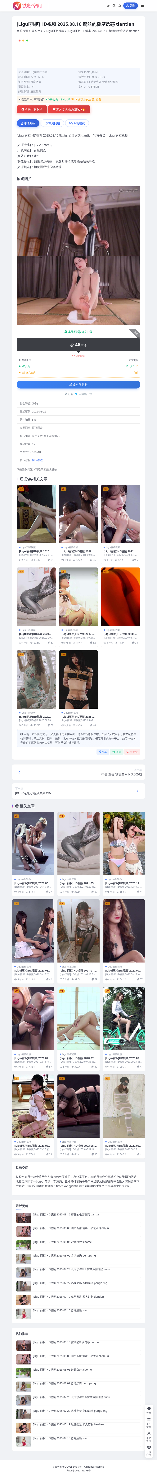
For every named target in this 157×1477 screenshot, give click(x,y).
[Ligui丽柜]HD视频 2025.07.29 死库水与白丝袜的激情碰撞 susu (71, 1269)
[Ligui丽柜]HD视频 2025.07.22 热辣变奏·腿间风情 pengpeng (70, 1283)
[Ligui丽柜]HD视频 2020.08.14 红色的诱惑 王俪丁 (120, 635)
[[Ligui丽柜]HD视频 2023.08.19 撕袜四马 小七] (78, 1106)
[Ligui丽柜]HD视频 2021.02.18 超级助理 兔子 (32, 1059)
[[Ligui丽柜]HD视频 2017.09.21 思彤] (78, 596)
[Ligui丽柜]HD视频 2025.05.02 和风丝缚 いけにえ (77, 718)
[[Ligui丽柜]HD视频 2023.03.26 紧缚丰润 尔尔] (33, 1106)
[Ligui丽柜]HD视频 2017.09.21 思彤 (77, 635)
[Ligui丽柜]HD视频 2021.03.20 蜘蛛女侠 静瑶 (35, 635)
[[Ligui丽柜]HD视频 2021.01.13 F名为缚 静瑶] (78, 931)
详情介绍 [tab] (29, 123)
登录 (132, 5)
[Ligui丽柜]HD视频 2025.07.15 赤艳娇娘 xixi (60, 1310)
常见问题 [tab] (54, 123)
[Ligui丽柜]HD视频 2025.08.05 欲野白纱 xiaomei (62, 1242)
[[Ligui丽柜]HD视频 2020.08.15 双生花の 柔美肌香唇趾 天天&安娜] (33, 931)
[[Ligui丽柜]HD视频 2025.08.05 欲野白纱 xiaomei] (23, 1245)
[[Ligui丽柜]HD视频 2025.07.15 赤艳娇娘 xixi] (23, 1314)
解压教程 (35, 91)
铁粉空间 (37, 31)
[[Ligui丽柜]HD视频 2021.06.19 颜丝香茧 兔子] (33, 843)
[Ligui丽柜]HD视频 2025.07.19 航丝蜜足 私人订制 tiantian (68, 1296)
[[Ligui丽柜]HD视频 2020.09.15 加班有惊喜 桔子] (124, 931)
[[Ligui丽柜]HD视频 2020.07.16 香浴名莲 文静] (78, 1018)
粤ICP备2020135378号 (79, 1470)
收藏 (118, 752)
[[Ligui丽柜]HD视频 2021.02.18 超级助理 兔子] (33, 1018)
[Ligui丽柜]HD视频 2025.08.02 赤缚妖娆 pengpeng (64, 1255)
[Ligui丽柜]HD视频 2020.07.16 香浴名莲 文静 (78, 1059)
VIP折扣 (80, 356)
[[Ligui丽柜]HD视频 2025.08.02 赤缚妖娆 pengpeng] (23, 1259)
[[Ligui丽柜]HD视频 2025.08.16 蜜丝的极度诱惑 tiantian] (23, 1218)
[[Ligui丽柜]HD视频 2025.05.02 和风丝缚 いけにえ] (78, 679)
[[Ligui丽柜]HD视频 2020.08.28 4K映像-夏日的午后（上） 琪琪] (36, 679)
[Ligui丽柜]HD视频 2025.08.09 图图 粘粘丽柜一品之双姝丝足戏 (71, 1228)
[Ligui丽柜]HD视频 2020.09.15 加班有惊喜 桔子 (123, 972)
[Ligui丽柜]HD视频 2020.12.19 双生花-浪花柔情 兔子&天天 (123, 884)
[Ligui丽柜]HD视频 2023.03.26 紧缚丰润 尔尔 (32, 1147)
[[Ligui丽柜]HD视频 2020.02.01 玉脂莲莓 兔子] (36, 514)
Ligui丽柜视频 (55, 31)
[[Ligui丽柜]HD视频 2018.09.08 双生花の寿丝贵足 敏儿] (78, 514)
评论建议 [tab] (79, 123)
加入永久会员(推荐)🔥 (70, 109)
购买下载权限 (33, 109)
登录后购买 (80, 384)
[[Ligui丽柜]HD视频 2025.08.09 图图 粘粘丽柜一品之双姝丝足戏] (23, 1231)
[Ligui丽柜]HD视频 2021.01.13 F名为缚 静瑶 (78, 972)
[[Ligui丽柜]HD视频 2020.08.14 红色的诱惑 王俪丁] (120, 596)
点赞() (134, 752)
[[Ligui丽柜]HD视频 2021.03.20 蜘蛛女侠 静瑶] (36, 596)
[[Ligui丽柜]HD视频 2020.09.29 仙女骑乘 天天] (124, 1018)
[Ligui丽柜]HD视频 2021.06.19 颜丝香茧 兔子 (32, 884)
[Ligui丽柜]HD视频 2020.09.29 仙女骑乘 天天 (123, 1059)
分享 (104, 752)
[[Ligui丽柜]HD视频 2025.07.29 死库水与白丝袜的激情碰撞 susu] (23, 1272)
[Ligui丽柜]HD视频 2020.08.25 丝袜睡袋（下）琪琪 (123, 1147)
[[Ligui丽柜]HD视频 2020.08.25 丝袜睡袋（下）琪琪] (124, 1106)
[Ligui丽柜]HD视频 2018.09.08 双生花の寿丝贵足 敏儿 (78, 553)
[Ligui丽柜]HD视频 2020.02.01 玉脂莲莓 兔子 (35, 553)
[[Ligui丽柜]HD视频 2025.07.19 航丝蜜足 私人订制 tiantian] (23, 1300)
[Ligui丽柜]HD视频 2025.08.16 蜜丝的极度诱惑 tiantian (67, 1214)
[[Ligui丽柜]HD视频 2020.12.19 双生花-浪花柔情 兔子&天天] (124, 843)
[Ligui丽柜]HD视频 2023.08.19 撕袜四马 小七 (78, 1147)
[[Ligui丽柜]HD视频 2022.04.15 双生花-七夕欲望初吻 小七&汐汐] (120, 514)
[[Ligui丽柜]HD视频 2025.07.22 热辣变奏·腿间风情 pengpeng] (23, 1286)
